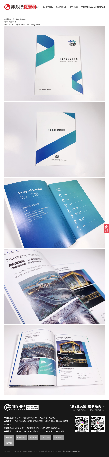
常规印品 (33, 437)
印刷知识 (9, 443)
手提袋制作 (45, 437)
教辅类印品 (21, 437)
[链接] (20, 7)
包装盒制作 (58, 437)
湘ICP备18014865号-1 (71, 451)
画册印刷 (9, 437)
